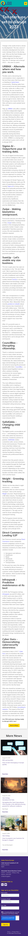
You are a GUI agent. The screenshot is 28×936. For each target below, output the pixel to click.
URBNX (10, 109)
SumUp (14, 279)
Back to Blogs (14, 725)
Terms (8, 931)
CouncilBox (18, 367)
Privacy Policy (15, 931)
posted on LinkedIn (14, 304)
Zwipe (9, 223)
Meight (4, 494)
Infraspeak (5, 594)
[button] (25, 3)
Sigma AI (10, 186)
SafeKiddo (11, 440)
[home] (6, 3)
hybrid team (15, 82)
